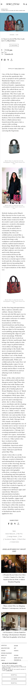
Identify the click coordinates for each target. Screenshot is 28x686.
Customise (14, 679)
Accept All (14, 675)
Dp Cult (3, 657)
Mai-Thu (20, 534)
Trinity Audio (18, 68)
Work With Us (18, 657)
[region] (14, 673)
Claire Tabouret (10, 534)
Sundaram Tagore (10, 539)
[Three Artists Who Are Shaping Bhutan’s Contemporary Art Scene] (14, 595)
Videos (3, 650)
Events (16, 650)
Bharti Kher (22, 539)
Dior (20, 536)
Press (3, 660)
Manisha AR (9, 54)
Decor (16, 645)
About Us (4, 655)
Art (17, 34)
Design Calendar (6, 653)
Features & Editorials (17, 660)
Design (12, 34)
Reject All (14, 683)
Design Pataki (4, 9)
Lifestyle (4, 645)
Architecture (5, 648)
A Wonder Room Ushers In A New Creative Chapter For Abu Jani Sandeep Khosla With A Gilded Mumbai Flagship (14, 578)
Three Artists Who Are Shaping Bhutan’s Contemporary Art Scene (14, 607)
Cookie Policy (9, 670)
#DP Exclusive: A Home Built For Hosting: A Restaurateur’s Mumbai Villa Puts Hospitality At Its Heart (14, 635)
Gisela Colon (15, 542)
